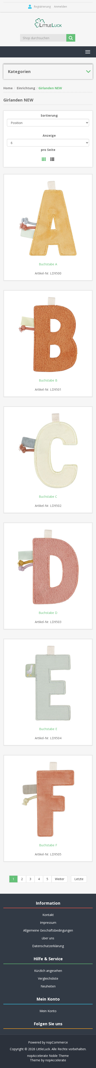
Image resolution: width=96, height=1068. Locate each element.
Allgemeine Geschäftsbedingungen (48, 930)
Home (8, 88)
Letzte (78, 879)
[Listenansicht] (52, 159)
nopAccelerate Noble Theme (48, 1056)
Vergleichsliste (48, 978)
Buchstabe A (48, 264)
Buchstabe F (48, 845)
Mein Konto (48, 1011)
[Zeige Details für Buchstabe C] (48, 450)
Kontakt (48, 915)
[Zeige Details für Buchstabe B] (48, 334)
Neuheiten (48, 986)
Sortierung (49, 115)
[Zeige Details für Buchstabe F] (48, 799)
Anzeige (49, 135)
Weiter (59, 879)
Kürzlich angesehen (48, 971)
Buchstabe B (48, 380)
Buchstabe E (48, 729)
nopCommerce (57, 1042)
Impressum (48, 922)
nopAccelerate (55, 1060)
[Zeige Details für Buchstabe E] (48, 683)
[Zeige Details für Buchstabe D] (48, 567)
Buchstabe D (48, 613)
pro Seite (48, 150)
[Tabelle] (44, 159)
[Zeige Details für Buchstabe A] (48, 218)
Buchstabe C (48, 497)
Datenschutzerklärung (48, 946)
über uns (48, 938)
